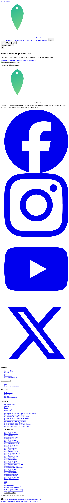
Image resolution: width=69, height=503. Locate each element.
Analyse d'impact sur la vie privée (13, 491)
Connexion (4, 45)
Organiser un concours (10, 397)
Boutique (46, 40)
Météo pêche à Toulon (10, 455)
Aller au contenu (5, 1)
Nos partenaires (8, 406)
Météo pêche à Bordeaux (11, 445)
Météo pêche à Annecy (10, 475)
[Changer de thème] (7, 42)
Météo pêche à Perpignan (11, 477)
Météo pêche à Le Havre (11, 451)
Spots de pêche (5, 40)
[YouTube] (36, 300)
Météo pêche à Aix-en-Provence (13, 467)
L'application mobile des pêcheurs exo (15, 420)
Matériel (11, 40)
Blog (42, 40)
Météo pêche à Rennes (10, 448)
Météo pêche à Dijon (10, 458)
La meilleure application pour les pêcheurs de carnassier (20, 413)
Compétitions (22, 40)
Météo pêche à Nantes (10, 440)
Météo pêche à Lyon (10, 435)
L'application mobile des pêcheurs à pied (15, 423)
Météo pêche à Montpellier (11, 442)
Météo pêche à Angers (10, 459)
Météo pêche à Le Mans (11, 466)
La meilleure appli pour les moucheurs (15, 421)
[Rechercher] (2, 42)
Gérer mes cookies (10, 492)
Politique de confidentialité (11, 487)
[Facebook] (36, 172)
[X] (36, 364)
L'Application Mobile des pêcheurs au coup (16, 416)
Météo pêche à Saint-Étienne (12, 453)
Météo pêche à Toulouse (11, 437)
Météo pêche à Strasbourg (11, 443)
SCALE (6, 396)
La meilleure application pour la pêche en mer (17, 418)
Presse (6, 408)
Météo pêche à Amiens (10, 472)
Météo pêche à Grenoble (11, 456)
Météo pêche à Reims (10, 450)
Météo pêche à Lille (10, 447)
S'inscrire (10, 45)
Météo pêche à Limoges (11, 474)
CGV (5, 483)
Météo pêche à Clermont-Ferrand (13, 464)
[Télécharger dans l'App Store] (10, 60)
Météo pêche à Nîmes (10, 461)
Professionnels (8, 393)
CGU (5, 482)
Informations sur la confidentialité (13, 489)
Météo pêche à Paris (10, 432)
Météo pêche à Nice (10, 438)
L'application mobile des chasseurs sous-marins (17, 424)
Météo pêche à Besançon (11, 479)
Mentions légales (9, 485)
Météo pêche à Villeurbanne (12, 463)
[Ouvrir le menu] (2, 47)
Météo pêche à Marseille (11, 434)
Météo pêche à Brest (10, 469)
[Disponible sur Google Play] (27, 60)
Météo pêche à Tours (10, 471)
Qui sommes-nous (9, 404)
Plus (50, 40)
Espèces (16, 40)
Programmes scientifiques (33, 40)
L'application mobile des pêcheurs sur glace (16, 426)
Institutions (7, 394)
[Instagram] (36, 236)
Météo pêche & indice (10, 377)
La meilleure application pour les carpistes (16, 415)
